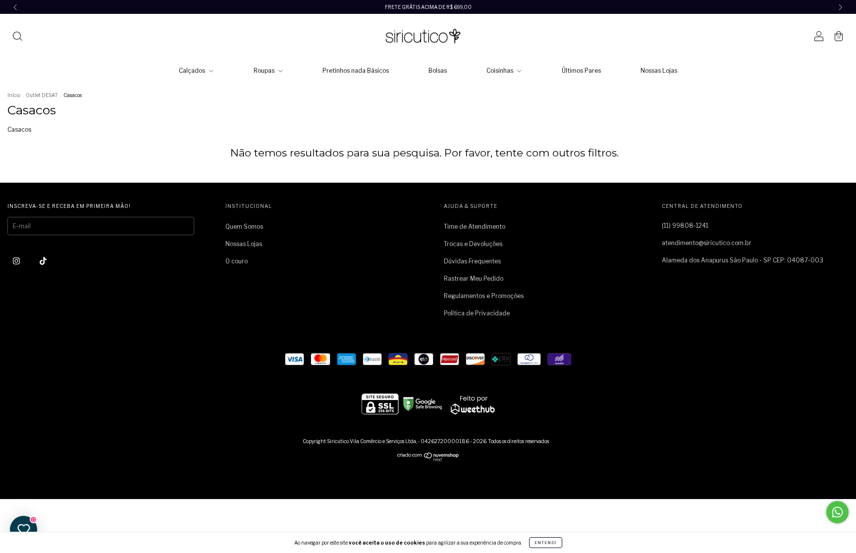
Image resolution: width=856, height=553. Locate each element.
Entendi (546, 542)
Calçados (193, 70)
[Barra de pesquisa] (17, 37)
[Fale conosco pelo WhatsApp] (837, 512)
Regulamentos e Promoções (484, 296)
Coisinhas (500, 70)
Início (13, 95)
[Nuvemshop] (428, 459)
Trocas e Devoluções (473, 244)
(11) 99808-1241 (685, 225)
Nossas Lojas (659, 70)
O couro (236, 261)
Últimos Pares (581, 70)
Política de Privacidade (477, 313)
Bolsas (437, 70)
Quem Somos (244, 226)
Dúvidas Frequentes (472, 261)
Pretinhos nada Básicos (355, 70)
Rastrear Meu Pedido (473, 278)
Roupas (265, 70)
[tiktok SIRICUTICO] (43, 260)
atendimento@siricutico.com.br (706, 243)
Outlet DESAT (42, 95)
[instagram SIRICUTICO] (17, 260)
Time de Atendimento (474, 226)
